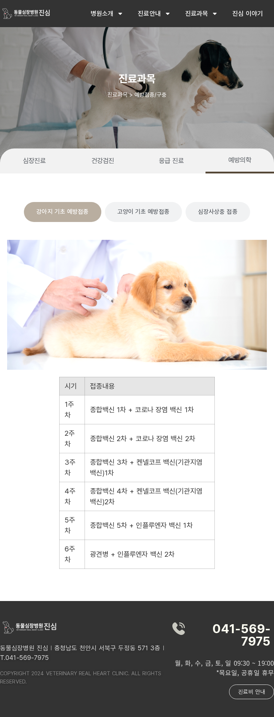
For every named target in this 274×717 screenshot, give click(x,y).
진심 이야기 (247, 13)
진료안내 (149, 13)
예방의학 (239, 160)
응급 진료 (171, 161)
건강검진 (102, 161)
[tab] (62, 212)
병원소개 (102, 13)
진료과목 (196, 13)
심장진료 (34, 161)
